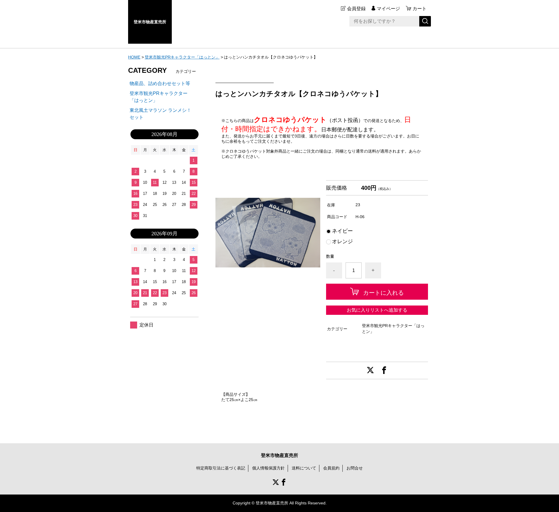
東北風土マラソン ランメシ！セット (160, 114)
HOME (134, 57)
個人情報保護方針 (268, 468)
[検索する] (425, 21)
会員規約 (331, 468)
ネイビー (342, 231)
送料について (304, 468)
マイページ (388, 8)
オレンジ (342, 241)
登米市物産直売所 (150, 22)
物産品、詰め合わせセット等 (160, 83)
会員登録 (356, 8)
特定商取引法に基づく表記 (220, 468)
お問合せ (354, 468)
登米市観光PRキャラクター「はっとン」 (182, 57)
